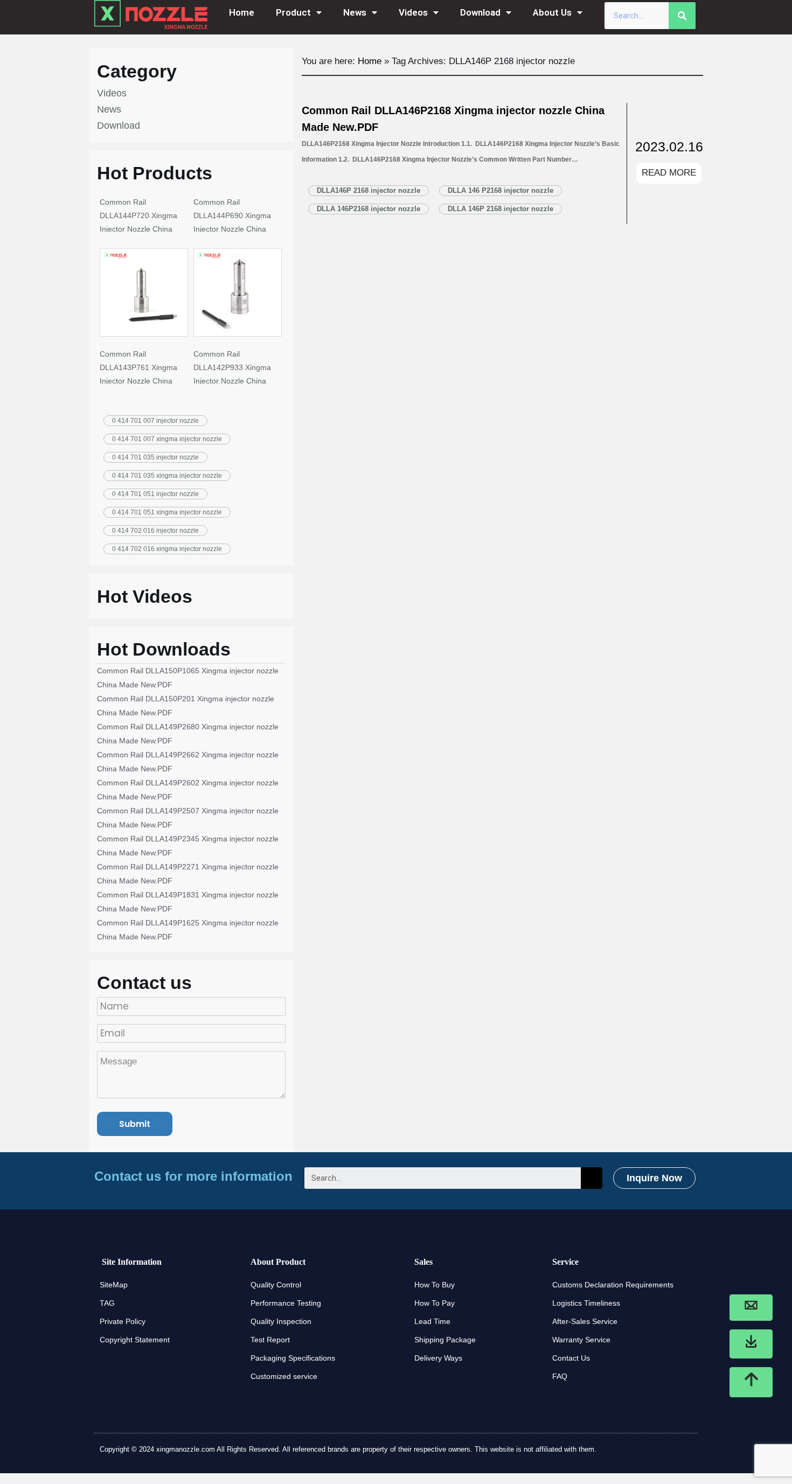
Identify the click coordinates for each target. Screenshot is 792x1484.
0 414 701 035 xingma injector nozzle (167, 475)
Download (480, 12)
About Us (552, 12)
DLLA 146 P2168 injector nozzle (500, 190)
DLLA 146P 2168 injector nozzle (500, 209)
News (354, 12)
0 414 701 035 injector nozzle (155, 457)
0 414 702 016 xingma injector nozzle (167, 549)
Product (293, 12)
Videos (413, 12)
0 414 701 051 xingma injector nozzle (167, 512)
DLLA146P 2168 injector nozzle (368, 190)
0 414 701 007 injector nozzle (155, 420)
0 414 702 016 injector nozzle (155, 530)
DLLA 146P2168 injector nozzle (368, 209)
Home (241, 12)
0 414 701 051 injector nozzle (155, 494)
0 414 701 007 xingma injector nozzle (167, 439)
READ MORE (669, 173)
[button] (654, 1178)
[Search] (682, 15)
